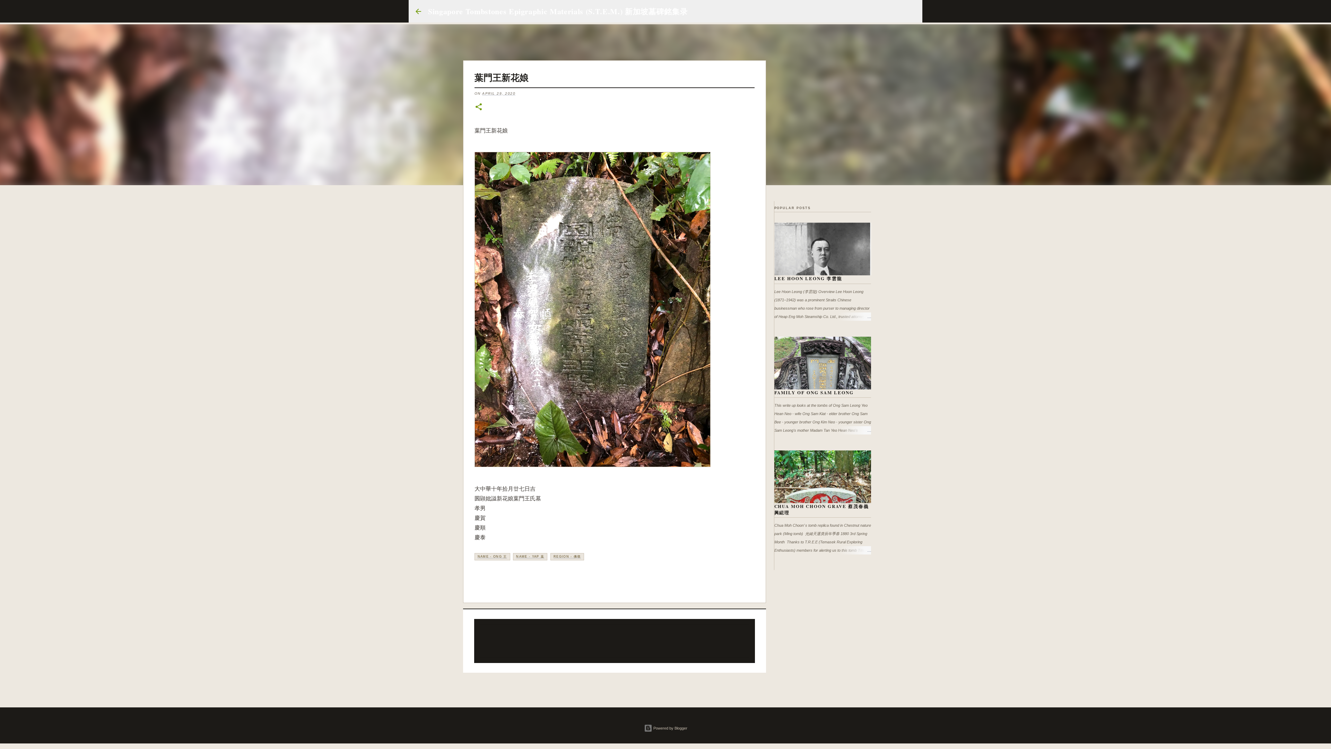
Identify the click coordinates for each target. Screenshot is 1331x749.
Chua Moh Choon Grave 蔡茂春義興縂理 (821, 509)
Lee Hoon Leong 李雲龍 (808, 278)
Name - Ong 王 (492, 556)
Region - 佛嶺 (567, 556)
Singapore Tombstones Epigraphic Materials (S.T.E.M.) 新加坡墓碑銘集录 (558, 11)
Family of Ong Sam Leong (814, 392)
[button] (479, 107)
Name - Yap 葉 (530, 556)
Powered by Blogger (669, 728)
